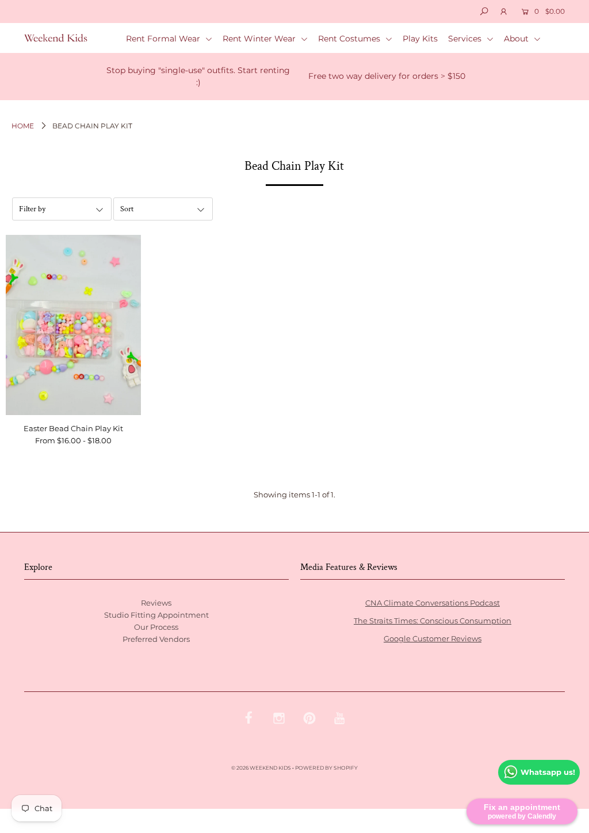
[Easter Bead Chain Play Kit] (73, 324)
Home (23, 125)
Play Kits (420, 38)
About (517, 38)
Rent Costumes (350, 38)
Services (466, 38)
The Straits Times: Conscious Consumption (432, 620)
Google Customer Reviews (432, 638)
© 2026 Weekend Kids (261, 767)
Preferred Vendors (156, 639)
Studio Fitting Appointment (156, 614)
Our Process (156, 627)
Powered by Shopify (326, 767)
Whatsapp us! (548, 772)
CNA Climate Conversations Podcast (432, 602)
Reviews (156, 602)
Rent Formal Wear (164, 38)
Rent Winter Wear (260, 38)
